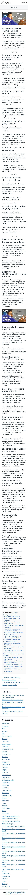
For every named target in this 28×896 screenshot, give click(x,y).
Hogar (4, 770)
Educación (5, 747)
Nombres (5, 813)
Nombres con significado (10, 816)
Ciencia (4, 731)
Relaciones (6, 876)
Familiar (5, 757)
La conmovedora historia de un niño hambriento (13, 696)
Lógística (5, 788)
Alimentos (5, 723)
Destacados (6, 744)
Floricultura (6, 759)
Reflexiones (6, 874)
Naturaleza (6, 808)
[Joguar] (6, 2)
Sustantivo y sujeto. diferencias (12, 700)
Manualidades (7, 790)
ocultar (15, 613)
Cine (3, 734)
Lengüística (6, 777)
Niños (4, 811)
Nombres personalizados (11, 821)
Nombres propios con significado (13, 826)
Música (4, 806)
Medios (4, 798)
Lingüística (5, 783)
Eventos (5, 752)
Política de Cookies (16, 894)
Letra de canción (8, 780)
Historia (4, 767)
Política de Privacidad (14, 892)
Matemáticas (6, 795)
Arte (3, 729)
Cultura (4, 739)
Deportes (5, 741)
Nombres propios (8, 824)
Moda (4, 803)
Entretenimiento (7, 749)
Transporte (6, 886)
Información (6, 775)
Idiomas (5, 772)
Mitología (5, 801)
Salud (4, 881)
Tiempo (4, 884)
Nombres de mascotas (10, 819)
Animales (5, 726)
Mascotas (5, 793)
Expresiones (6, 754)
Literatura (5, 785)
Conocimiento (7, 736)
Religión (4, 879)
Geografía (5, 762)
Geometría (6, 765)
